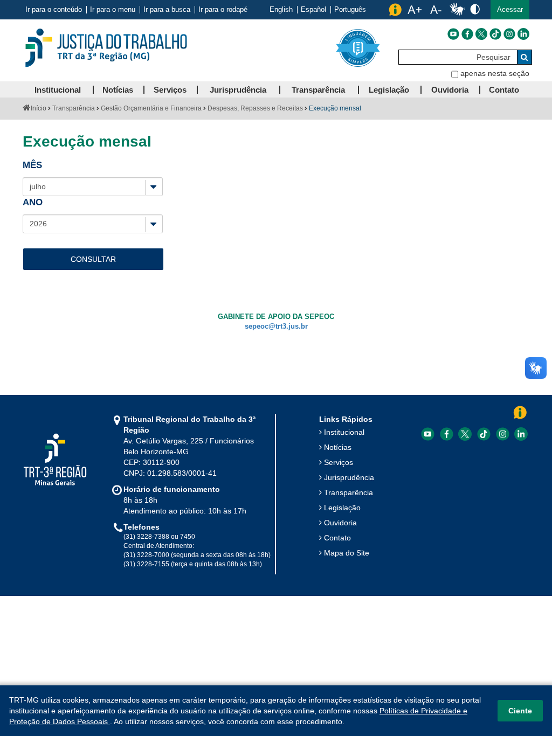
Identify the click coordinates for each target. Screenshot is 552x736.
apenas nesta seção (494, 73)
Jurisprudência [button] (238, 89)
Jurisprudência (349, 477)
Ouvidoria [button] (449, 89)
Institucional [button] (57, 89)
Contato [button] (504, 89)
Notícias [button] (117, 89)
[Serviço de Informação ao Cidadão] (395, 9)
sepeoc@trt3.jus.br (276, 326)
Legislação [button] (389, 89)
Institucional (344, 432)
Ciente (520, 710)
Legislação (342, 507)
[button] (510, 9)
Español (313, 9)
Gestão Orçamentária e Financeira (151, 108)
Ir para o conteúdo (53, 9)
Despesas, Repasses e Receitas (255, 108)
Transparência (73, 108)
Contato (337, 537)
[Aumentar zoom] (414, 9)
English (281, 9)
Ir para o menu (112, 9)
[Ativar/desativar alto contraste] (474, 9)
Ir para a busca (166, 9)
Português (350, 9)
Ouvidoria (340, 522)
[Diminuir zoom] (436, 9)
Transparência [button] (318, 89)
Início (38, 108)
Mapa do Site (346, 552)
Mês (34, 165)
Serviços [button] (170, 89)
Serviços (338, 462)
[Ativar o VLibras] (457, 9)
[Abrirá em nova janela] (453, 34)
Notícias (337, 447)
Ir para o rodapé (222, 9)
